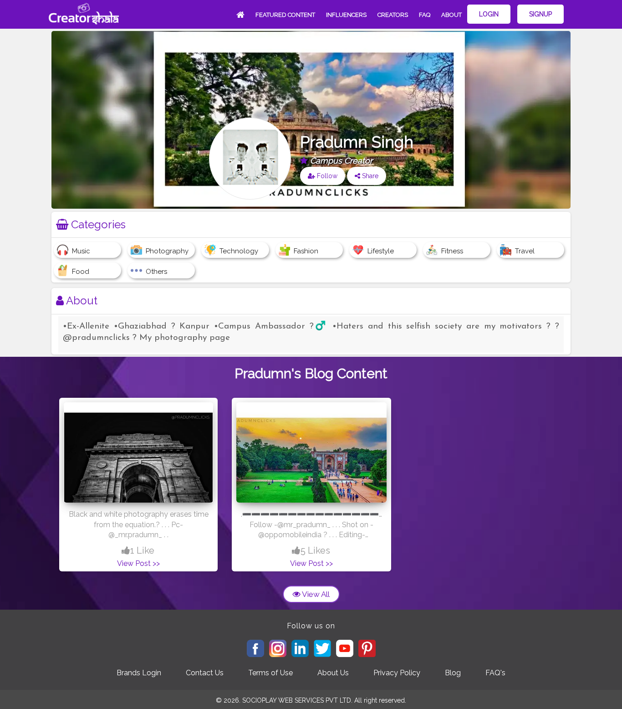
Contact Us (205, 672)
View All (315, 594)
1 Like (142, 550)
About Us (333, 672)
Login (489, 14)
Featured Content (285, 14)
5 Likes (315, 550)
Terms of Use (270, 672)
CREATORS (392, 14)
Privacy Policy (396, 672)
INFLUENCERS (346, 14)
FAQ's (495, 672)
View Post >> (138, 563)
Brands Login (139, 672)
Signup (540, 14)
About (451, 14)
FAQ (424, 14)
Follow (326, 176)
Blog (453, 672)
